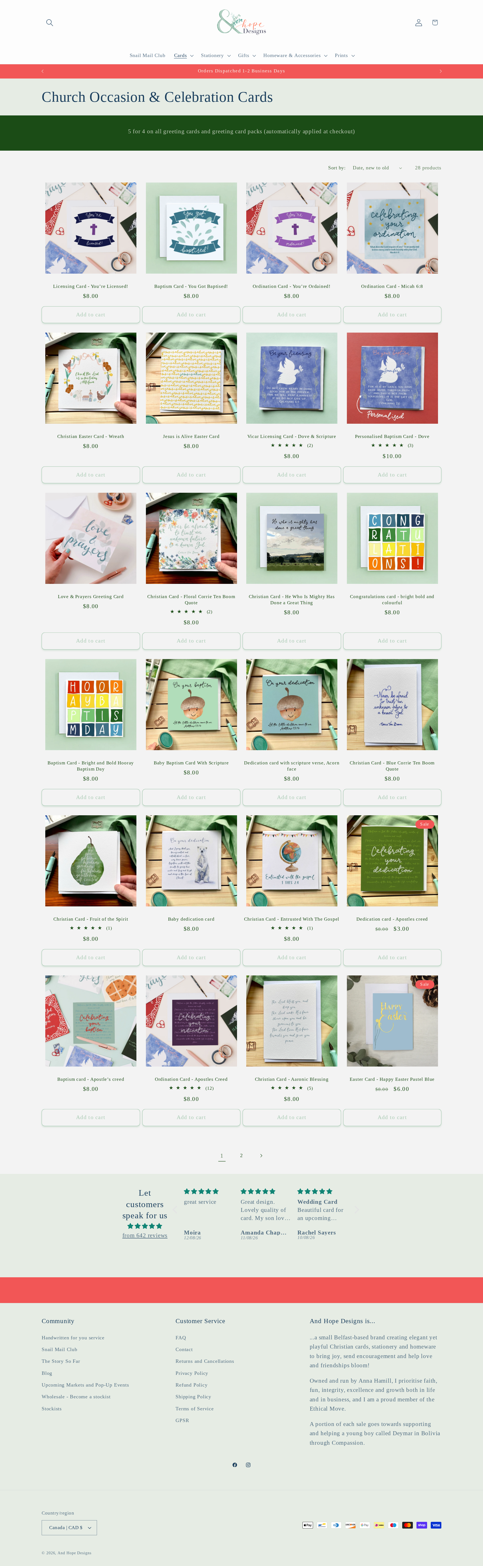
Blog (47, 1373)
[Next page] (261, 1156)
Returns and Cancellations (205, 1361)
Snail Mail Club (59, 1349)
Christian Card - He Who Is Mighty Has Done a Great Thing (292, 599)
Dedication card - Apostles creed (392, 919)
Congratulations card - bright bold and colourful (392, 599)
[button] (50, 22)
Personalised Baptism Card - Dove (392, 436)
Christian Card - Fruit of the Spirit (90, 919)
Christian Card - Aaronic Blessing (292, 1079)
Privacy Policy (192, 1373)
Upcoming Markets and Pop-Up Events (85, 1385)
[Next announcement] (441, 71)
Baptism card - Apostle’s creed (90, 1079)
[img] (145, 1226)
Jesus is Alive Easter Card (191, 436)
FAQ (181, 1337)
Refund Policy (191, 1385)
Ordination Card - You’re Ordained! (292, 286)
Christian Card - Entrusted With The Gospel (291, 919)
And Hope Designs (74, 1552)
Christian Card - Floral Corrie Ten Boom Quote (191, 599)
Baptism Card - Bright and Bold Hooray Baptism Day (91, 766)
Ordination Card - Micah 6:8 (392, 286)
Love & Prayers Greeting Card (91, 596)
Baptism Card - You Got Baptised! (191, 286)
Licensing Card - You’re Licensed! (90, 286)
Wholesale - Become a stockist (76, 1396)
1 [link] (222, 1155)
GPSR (182, 1420)
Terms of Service (195, 1408)
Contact (184, 1349)
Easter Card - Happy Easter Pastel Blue (392, 1079)
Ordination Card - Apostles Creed (191, 1079)
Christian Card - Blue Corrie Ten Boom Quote (392, 766)
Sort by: (336, 167)
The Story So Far (61, 1361)
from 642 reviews (144, 1235)
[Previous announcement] (42, 71)
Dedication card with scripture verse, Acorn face (292, 766)
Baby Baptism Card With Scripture (191, 763)
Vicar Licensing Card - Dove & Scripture (291, 436)
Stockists (52, 1408)
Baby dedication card (191, 919)
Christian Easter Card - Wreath (90, 436)
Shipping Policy (193, 1396)
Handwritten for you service (73, 1337)
